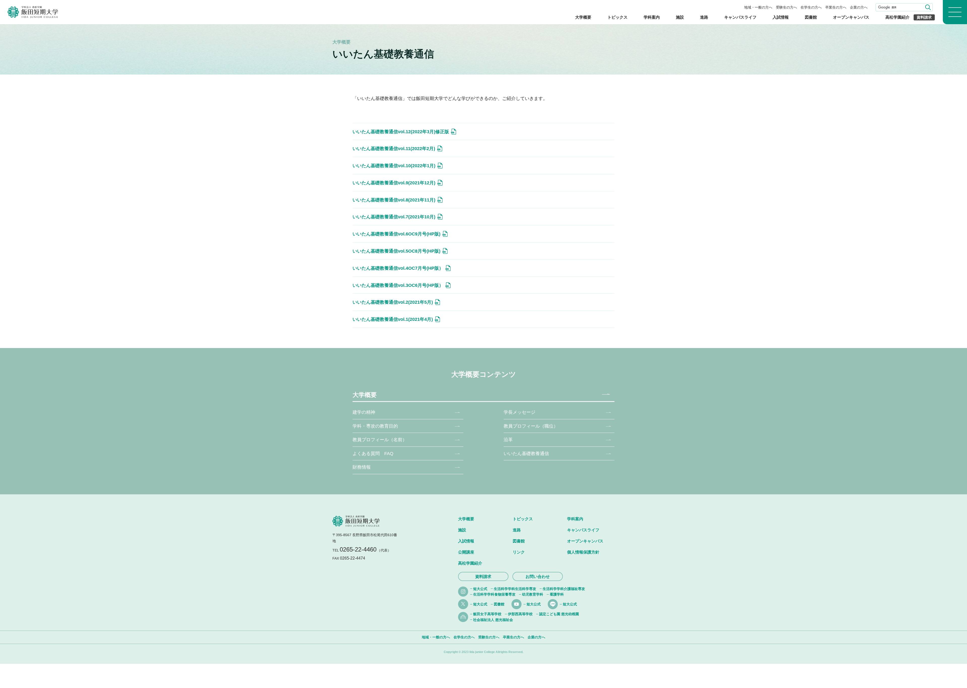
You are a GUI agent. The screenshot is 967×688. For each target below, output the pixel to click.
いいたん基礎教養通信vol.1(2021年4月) (393, 319)
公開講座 (466, 552)
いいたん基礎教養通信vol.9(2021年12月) (394, 182)
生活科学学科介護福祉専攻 (564, 589)
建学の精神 (364, 412)
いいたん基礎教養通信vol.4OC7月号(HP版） (398, 268)
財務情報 (362, 467)
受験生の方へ (786, 7)
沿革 (508, 439)
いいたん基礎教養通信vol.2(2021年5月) (393, 302)
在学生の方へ (811, 7)
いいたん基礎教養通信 (526, 453)
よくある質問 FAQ (373, 453)
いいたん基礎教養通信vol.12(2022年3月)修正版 (401, 131)
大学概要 (583, 17)
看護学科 (557, 594)
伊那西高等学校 (520, 614)
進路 (704, 17)
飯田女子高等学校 (487, 614)
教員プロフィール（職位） (531, 426)
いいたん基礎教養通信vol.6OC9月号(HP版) (396, 233)
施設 (680, 17)
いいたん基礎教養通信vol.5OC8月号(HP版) (396, 251)
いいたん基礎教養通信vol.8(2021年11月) (394, 199)
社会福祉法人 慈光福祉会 (493, 620)
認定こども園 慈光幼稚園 (559, 614)
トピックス (617, 17)
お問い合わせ (538, 576)
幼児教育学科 (532, 594)
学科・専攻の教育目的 (375, 426)
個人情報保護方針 (583, 552)
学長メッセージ (519, 412)
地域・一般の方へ (758, 7)
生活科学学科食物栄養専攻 (494, 594)
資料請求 (924, 17)
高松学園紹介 (897, 17)
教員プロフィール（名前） (380, 439)
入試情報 (781, 17)
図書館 (811, 17)
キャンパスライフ (740, 17)
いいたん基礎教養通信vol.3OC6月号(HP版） (398, 285)
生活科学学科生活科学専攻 (515, 589)
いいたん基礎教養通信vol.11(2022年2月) (394, 148)
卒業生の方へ (835, 7)
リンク (519, 552)
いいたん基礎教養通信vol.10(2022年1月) (394, 165)
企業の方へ (859, 7)
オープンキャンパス (851, 17)
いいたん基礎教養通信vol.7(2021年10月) (394, 216)
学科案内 (652, 17)
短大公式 (480, 589)
